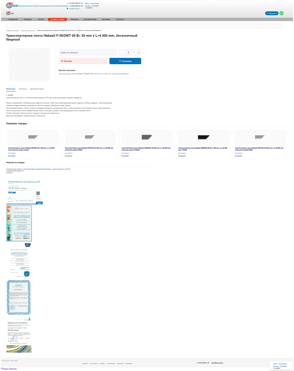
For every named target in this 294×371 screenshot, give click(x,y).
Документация (37, 89)
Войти (87, 3)
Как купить (94, 363)
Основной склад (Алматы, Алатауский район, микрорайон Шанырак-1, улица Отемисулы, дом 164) (38, 169)
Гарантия (120, 363)
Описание (10, 89)
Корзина (88, 6)
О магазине (111, 363)
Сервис (102, 363)
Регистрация (95, 3)
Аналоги (23, 89)
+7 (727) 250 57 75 (75, 3)
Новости (85, 363)
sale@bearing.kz (217, 363)
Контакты (128, 363)
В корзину (127, 61)
